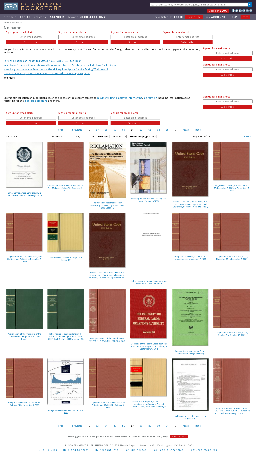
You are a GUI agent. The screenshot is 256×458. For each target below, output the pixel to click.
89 (149, 425)
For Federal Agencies (167, 449)
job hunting (150, 97)
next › (186, 129)
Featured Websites (203, 449)
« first (61, 129)
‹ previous (76, 129)
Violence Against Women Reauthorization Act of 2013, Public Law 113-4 (149, 282)
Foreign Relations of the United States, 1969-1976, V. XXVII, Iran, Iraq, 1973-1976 (107, 339)
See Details (179, 436)
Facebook (233, 10)
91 (167, 425)
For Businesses (135, 449)
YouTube (243, 10)
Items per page (139, 136)
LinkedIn (250, 10)
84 (106, 425)
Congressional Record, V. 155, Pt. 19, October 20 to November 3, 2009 (24, 403)
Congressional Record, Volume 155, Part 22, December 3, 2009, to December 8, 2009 (24, 259)
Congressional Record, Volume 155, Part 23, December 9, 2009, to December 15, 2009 (231, 188)
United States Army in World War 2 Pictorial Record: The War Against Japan (47, 73)
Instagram (240, 10)
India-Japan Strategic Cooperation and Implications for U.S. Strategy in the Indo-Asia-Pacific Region (60, 65)
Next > (247, 136)
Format (56, 136)
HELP (233, 17)
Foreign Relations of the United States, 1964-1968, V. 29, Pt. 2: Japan (42, 60)
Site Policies (48, 449)
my (216, 17)
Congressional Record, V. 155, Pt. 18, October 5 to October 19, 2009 (232, 333)
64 (158, 129)
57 (97, 129)
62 (141, 129)
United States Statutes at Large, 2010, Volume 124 (66, 258)
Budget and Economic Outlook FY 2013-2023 (65, 411)
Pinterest (247, 10)
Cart (245, 17)
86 (123, 425)
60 (123, 129)
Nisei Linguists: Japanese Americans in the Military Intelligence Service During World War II (56, 69)
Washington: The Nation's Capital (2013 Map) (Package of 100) (148, 199)
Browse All (17, 17)
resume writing (106, 97)
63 (149, 129)
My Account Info (107, 449)
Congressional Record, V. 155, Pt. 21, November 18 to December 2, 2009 (232, 257)
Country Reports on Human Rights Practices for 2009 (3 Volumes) (190, 352)
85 (114, 425)
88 (141, 425)
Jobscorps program (35, 100)
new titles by (177, 17)
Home (6, 22)
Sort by (102, 136)
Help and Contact (76, 449)
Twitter (236, 10)
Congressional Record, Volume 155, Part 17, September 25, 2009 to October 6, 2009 (107, 405)
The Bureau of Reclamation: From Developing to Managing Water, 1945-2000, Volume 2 (107, 205)
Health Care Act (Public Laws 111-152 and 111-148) (190, 417)
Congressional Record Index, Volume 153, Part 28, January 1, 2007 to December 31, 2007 (65, 188)
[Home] (34, 9)
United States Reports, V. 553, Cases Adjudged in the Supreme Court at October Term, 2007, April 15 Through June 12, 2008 (149, 404)
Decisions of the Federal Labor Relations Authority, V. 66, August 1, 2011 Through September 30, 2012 (149, 346)
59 (114, 129)
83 (97, 425)
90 (158, 425)
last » (198, 129)
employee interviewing (129, 97)
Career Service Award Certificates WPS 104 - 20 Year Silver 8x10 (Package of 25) (24, 194)
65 (167, 129)
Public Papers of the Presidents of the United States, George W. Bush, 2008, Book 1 (24, 336)
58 (106, 129)
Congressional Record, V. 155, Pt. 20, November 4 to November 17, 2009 (190, 257)
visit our (218, 10)
